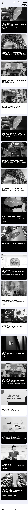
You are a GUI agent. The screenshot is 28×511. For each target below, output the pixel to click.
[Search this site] (19, 2)
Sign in (21, 2)
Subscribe (25, 2)
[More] (14, 2)
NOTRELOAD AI (7, 2)
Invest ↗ (11, 2)
